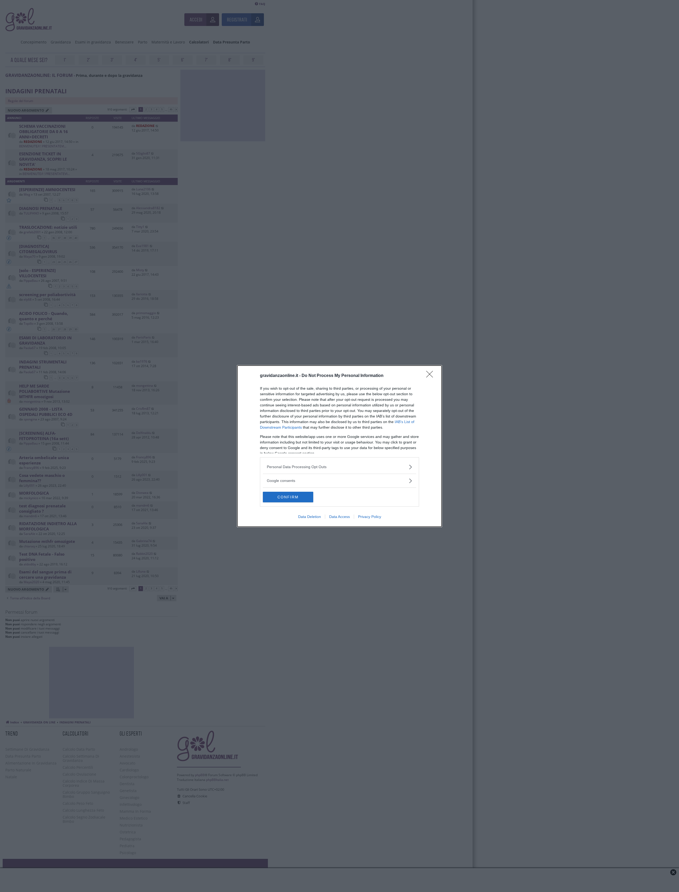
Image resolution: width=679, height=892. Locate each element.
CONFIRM (288, 497)
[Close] (431, 376)
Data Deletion (309, 517)
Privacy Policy (369, 517)
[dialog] (339, 446)
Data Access (339, 517)
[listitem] (339, 467)
